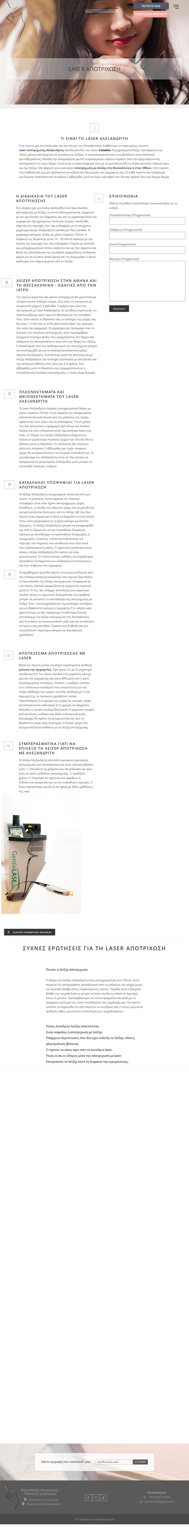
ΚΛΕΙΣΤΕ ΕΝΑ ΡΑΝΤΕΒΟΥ (151, 14)
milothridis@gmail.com (159, 1501)
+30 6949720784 (96, 3)
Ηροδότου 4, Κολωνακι (43, 1500)
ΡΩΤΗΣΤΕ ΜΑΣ (151, 6)
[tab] (94, 969)
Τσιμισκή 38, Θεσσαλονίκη (43, 1504)
